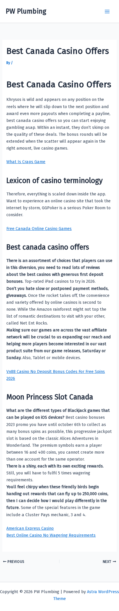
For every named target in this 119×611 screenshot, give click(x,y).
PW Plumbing (26, 11)
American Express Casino (30, 528)
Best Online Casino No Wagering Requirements (51, 535)
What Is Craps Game (25, 161)
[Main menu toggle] (107, 11)
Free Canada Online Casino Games (39, 228)
